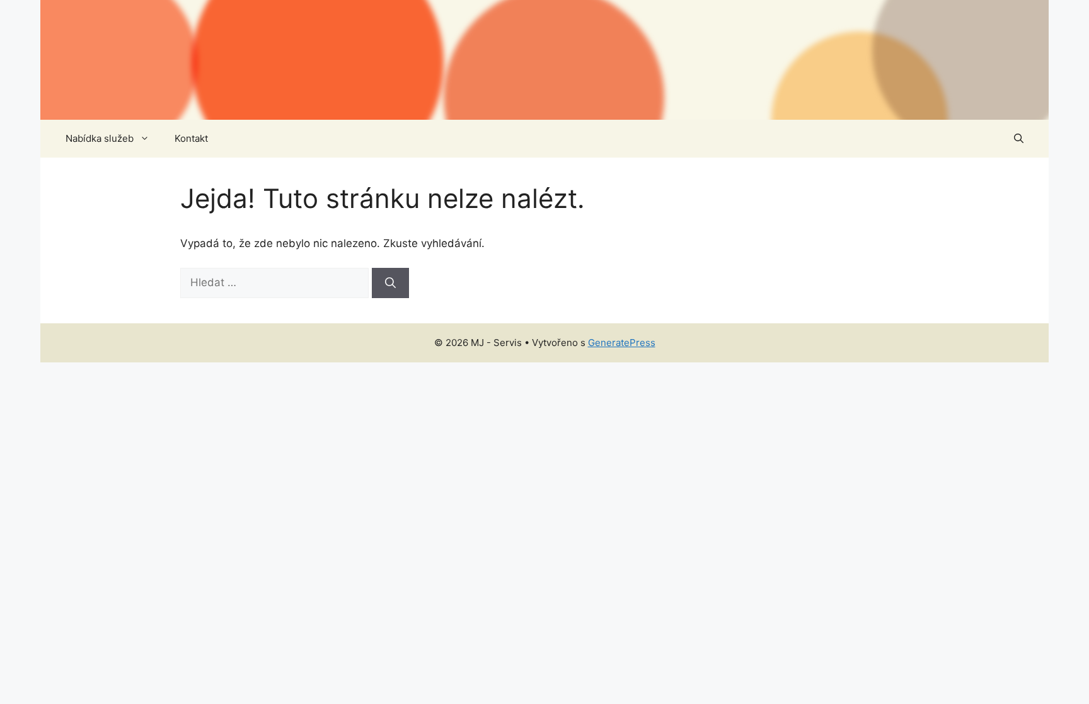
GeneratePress (621, 343)
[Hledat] (390, 283)
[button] (1018, 139)
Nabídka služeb (100, 138)
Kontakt (191, 138)
